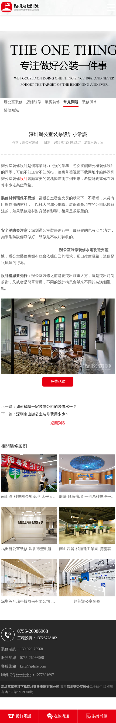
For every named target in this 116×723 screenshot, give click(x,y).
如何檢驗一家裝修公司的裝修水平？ (46, 407)
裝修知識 (11, 110)
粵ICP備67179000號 (19, 692)
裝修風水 (89, 102)
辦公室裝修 (13, 102)
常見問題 (71, 102)
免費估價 (58, 382)
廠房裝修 (52, 102)
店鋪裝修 (33, 102)
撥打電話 (23, 716)
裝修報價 (99, 716)
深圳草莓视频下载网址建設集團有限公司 (30, 687)
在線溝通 (61, 716)
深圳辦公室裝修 (44, 230)
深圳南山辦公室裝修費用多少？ (42, 414)
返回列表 (58, 423)
